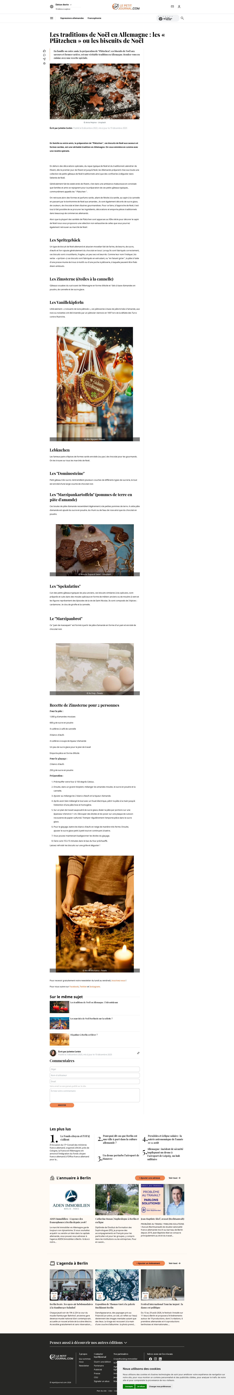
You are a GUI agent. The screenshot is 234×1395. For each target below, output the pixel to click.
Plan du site (102, 1391)
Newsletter (84, 1365)
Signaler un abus (101, 1381)
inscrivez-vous (118, 980)
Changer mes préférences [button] (160, 1386)
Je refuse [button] (141, 1386)
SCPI (116, 1362)
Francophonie (94, 18)
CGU (96, 1377)
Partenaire (99, 1365)
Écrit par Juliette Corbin (61, 128)
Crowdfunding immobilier (125, 1359)
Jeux (115, 1377)
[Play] (176, 18)
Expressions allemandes (72, 18)
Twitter (83, 986)
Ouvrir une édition (102, 1361)
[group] (176, 18)
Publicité (98, 1369)
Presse (97, 1373)
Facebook (74, 986)
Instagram (95, 986)
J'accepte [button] (129, 1386)
